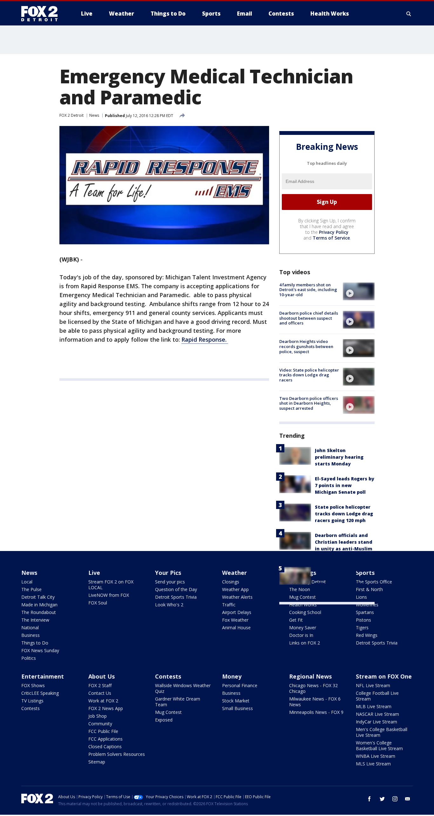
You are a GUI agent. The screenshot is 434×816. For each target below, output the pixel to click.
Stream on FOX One (384, 676)
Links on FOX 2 (304, 643)
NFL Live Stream (373, 685)
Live (94, 572)
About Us (101, 676)
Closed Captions (105, 746)
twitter (382, 799)
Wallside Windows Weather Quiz (183, 688)
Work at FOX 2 (103, 701)
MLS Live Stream (373, 764)
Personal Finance (239, 685)
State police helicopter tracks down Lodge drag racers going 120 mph (344, 513)
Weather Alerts (237, 597)
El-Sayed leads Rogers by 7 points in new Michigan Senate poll (344, 485)
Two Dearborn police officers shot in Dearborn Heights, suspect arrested (308, 403)
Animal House (236, 627)
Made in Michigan (39, 605)
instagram (395, 799)
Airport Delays (236, 612)
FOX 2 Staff (100, 685)
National (30, 627)
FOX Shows (33, 685)
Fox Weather (235, 620)
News (94, 115)
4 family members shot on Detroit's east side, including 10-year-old (308, 289)
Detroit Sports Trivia (176, 597)
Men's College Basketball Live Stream (381, 732)
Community (100, 724)
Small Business (237, 708)
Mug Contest (168, 712)
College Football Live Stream (377, 696)
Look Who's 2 (169, 605)
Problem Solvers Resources (116, 754)
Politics (28, 658)
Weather (234, 572)
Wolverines (367, 605)
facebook (369, 799)
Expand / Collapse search (409, 13)
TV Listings (32, 701)
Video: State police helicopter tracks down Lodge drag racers (309, 375)
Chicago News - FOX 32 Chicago (313, 688)
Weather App (235, 589)
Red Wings (366, 635)
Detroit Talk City (38, 597)
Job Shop (97, 716)
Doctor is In (301, 635)
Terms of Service (331, 238)
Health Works (303, 605)
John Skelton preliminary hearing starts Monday (339, 457)
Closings (230, 582)
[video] (359, 291)
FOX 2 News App (105, 708)
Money (231, 676)
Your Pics (168, 572)
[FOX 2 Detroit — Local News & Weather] (42, 13)
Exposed (164, 720)
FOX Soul (97, 603)
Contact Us (99, 693)
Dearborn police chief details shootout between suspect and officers (308, 318)
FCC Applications (105, 739)
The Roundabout (38, 612)
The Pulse (31, 589)
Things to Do (34, 643)
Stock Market (235, 701)
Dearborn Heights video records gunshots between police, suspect (306, 346)
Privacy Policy (334, 232)
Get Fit (296, 620)
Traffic (228, 605)
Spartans (365, 612)
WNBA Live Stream (375, 756)
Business (30, 635)
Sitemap (96, 762)
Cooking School (305, 612)
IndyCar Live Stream (376, 722)
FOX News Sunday (40, 650)
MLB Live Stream (373, 706)
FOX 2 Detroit (71, 115)
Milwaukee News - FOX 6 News (315, 702)
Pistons (363, 620)
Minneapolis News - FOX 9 (316, 712)
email (408, 799)
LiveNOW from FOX (108, 595)
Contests (30, 708)
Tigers (362, 627)
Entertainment (42, 676)
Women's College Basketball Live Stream (379, 745)
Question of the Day (176, 589)
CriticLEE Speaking (40, 693)
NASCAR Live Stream (377, 714)
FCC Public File (103, 731)
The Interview (35, 620)
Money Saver (302, 627)
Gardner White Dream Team (177, 702)
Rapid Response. (204, 339)
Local (26, 582)
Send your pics (170, 582)
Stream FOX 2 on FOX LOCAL (110, 584)
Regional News (310, 676)
